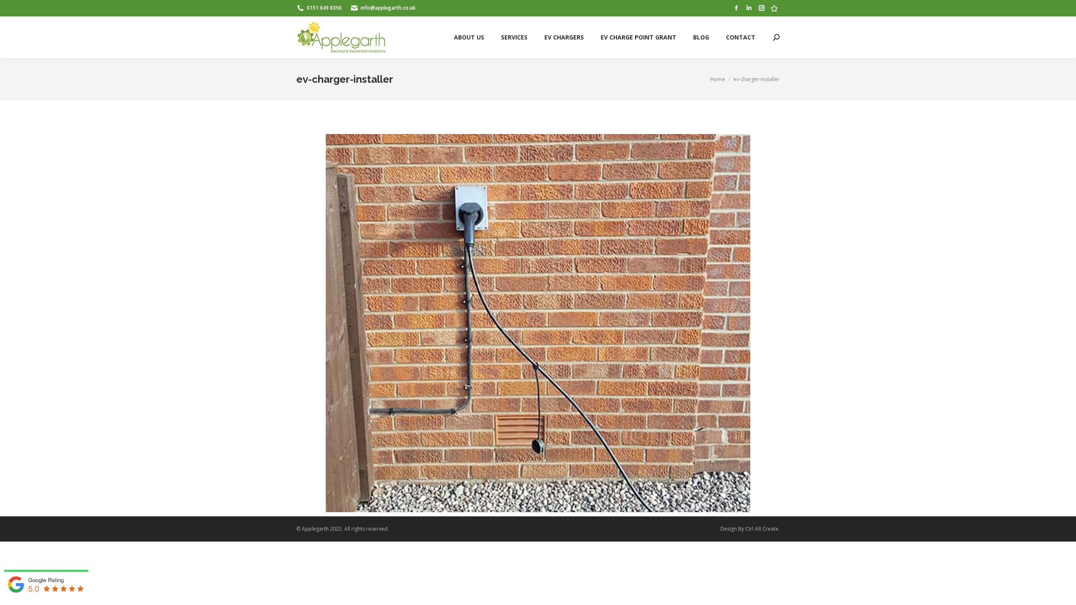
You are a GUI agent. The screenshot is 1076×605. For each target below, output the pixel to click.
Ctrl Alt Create (761, 528)
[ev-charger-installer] (538, 323)
